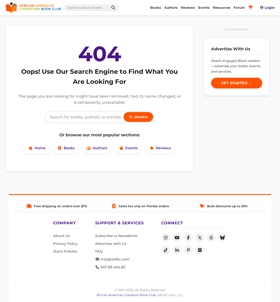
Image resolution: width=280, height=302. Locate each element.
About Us (61, 236)
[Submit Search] (112, 7)
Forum (239, 7)
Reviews (188, 7)
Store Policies (65, 251)
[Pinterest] (188, 250)
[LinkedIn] (177, 250)
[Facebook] (188, 237)
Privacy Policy (65, 244)
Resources (221, 7)
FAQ (99, 251)
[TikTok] (165, 250)
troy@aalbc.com (115, 259)
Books (155, 7)
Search (140, 117)
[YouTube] (177, 237)
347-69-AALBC (113, 267)
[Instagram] (165, 237)
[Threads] (211, 237)
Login (270, 7)
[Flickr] (199, 250)
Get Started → (236, 83)
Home (40, 148)
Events (204, 7)
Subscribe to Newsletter (116, 236)
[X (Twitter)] (199, 237)
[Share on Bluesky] (222, 237)
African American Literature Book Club (126, 295)
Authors (171, 7)
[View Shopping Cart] (251, 7)
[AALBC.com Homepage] (33, 7)
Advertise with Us (110, 244)
